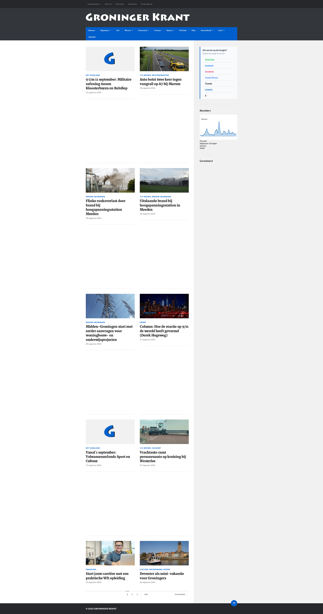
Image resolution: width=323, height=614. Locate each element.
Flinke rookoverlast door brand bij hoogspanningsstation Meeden (105, 207)
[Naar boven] (234, 603)
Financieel (142, 30)
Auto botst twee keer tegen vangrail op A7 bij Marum (160, 81)
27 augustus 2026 (147, 339)
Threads (208, 83)
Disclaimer (120, 4)
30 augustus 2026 (147, 88)
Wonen (128, 30)
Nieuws (91, 30)
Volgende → (181, 594)
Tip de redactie (146, 4)
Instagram (209, 71)
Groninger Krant (105, 608)
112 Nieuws (145, 75)
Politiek (182, 30)
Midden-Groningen (95, 197)
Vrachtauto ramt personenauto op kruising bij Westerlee (163, 456)
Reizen (167, 569)
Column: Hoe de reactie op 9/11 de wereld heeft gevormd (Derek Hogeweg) (164, 331)
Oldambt (156, 448)
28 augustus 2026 (93, 344)
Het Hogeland (93, 75)
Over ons (108, 4)
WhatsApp (209, 59)
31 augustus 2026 (93, 92)
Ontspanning (156, 569)
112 (117, 30)
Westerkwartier (160, 75)
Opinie (169, 30)
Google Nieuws (211, 77)
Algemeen (104, 30)
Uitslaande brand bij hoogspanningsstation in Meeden (160, 205)
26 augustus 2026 (93, 582)
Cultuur (157, 30)
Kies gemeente (93, 4)
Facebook (209, 65)
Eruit (220, 30)
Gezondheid (206, 30)
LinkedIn (209, 89)
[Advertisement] (110, 130)
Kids (194, 30)
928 (146, 594)
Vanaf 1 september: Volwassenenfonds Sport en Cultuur (108, 456)
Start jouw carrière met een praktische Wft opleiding (107, 576)
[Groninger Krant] (138, 19)
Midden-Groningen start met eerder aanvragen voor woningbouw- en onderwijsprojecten (109, 333)
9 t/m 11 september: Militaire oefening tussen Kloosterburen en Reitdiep (108, 83)
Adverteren (132, 4)
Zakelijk (92, 37)
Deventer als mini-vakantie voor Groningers (162, 576)
